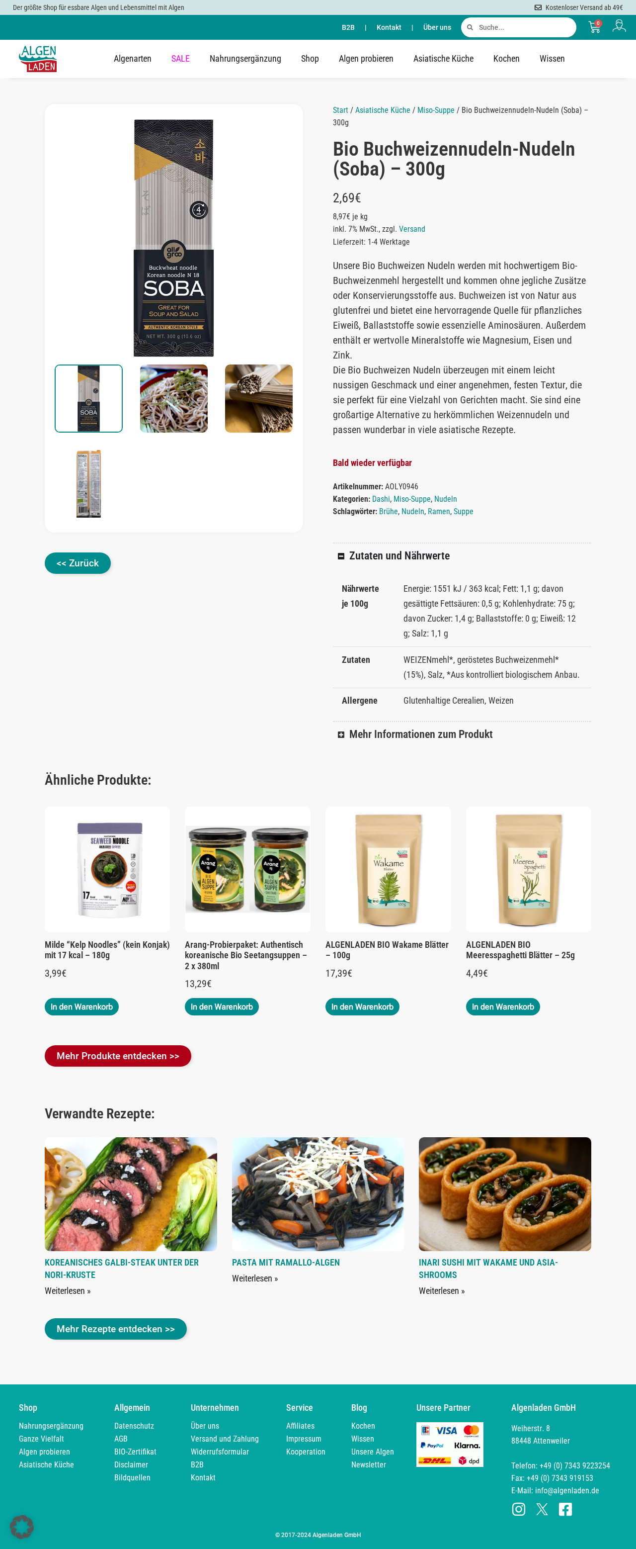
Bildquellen (132, 1477)
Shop (310, 58)
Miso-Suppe (436, 110)
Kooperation (305, 1452)
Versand (412, 229)
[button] (275, 137)
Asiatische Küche (443, 58)
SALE (180, 58)
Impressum (303, 1439)
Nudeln (445, 499)
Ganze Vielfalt (41, 1439)
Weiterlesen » (68, 1290)
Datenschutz (134, 1426)
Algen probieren (366, 58)
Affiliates (300, 1426)
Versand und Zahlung (225, 1439)
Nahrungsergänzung (245, 58)
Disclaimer (131, 1464)
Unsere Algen (372, 1452)
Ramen (439, 511)
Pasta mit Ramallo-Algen (286, 1262)
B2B (348, 27)
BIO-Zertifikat (135, 1452)
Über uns (437, 27)
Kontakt (389, 27)
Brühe (388, 511)
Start (340, 110)
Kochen (506, 58)
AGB (121, 1439)
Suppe (464, 511)
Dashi (381, 499)
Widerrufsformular (220, 1452)
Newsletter (368, 1464)
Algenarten (133, 58)
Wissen (552, 58)
